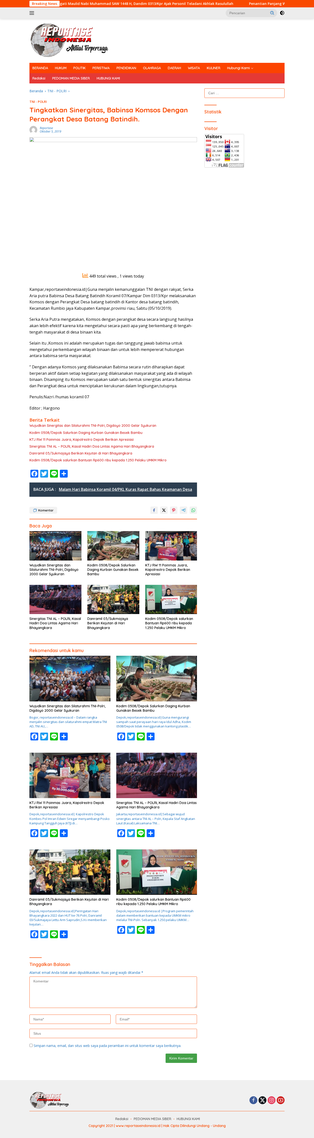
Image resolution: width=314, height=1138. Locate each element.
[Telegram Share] (183, 510)
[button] (272, 13)
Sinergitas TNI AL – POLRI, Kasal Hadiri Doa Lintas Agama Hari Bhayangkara (91, 446)
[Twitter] (262, 1100)
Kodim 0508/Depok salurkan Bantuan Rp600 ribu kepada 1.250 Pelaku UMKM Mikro (98, 460)
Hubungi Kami (238, 68)
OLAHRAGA (152, 68)
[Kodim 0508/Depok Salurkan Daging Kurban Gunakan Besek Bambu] (113, 545)
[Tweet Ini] (164, 510)
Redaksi (38, 78)
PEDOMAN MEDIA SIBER (71, 78)
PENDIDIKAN (126, 68)
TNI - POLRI (38, 101)
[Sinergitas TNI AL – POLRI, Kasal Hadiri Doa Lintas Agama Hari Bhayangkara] (55, 599)
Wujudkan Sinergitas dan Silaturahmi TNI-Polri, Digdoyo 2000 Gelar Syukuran (92, 425)
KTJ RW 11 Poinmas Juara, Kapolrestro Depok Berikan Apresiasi (81, 439)
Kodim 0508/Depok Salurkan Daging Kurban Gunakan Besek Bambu (86, 432)
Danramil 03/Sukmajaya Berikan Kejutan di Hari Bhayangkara (80, 453)
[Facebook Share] (154, 510)
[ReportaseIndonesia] (73, 40)
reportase (46, 128)
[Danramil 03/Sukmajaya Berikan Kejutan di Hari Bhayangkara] (113, 599)
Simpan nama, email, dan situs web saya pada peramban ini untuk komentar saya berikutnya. (107, 1045)
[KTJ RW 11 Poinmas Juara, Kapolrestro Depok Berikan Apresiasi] (171, 545)
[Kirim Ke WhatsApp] (193, 510)
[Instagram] (271, 1100)
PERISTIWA (101, 68)
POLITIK (79, 68)
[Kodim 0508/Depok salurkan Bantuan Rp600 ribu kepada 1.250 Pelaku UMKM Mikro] (171, 599)
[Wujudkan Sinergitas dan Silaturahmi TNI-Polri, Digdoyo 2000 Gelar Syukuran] (55, 545)
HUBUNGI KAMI (108, 78)
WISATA (194, 68)
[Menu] (32, 13)
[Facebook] (253, 1100)
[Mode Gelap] (282, 13)
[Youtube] (281, 1100)
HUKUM (60, 68)
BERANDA (40, 68)
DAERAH (174, 68)
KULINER (213, 68)
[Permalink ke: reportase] (33, 129)
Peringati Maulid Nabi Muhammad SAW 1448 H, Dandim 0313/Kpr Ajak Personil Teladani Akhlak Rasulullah (105, 3)
